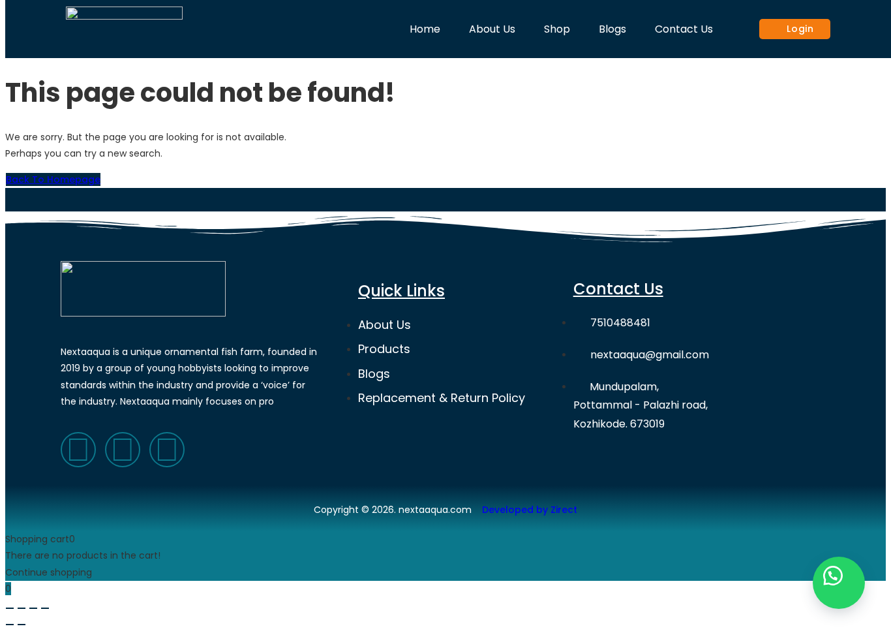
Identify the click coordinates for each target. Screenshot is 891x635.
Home (425, 29)
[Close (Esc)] (9, 608)
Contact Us (684, 29)
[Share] (21, 608)
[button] (839, 583)
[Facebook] (78, 449)
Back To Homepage (53, 179)
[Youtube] (122, 449)
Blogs (612, 29)
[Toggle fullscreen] (33, 608)
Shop (557, 29)
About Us (492, 29)
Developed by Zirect (529, 509)
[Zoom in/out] (45, 608)
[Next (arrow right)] (21, 624)
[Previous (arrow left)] (9, 624)
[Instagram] (167, 449)
